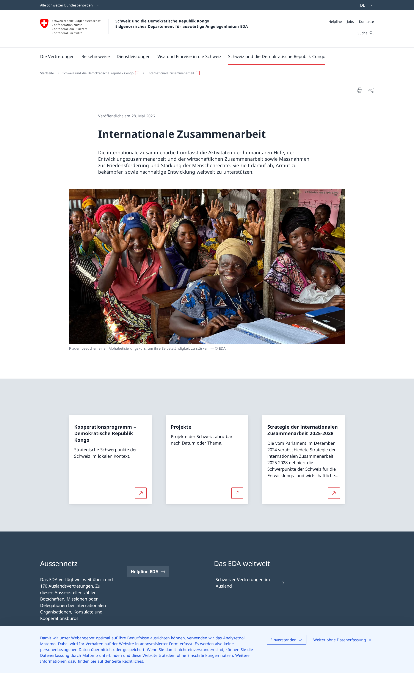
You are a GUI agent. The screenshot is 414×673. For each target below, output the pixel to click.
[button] (57, 56)
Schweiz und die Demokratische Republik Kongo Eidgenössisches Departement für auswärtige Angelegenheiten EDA (181, 23)
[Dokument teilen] (370, 90)
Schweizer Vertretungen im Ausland (243, 583)
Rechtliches (132, 661)
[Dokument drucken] (359, 90)
